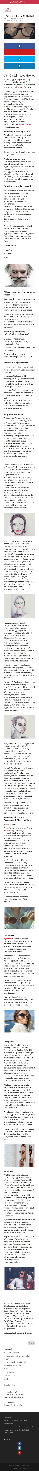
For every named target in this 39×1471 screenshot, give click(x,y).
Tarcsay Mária (15, 19)
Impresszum (9, 1423)
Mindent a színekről (12, 1352)
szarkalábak (26, 124)
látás (21, 87)
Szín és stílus (19, 20)
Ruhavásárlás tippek (12, 1365)
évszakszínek (10, 820)
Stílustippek (8, 20)
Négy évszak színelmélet (15, 1362)
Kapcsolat (8, 1417)
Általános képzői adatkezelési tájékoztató (19, 1427)
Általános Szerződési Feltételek (16, 1420)
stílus (6, 1369)
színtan (7, 1379)
